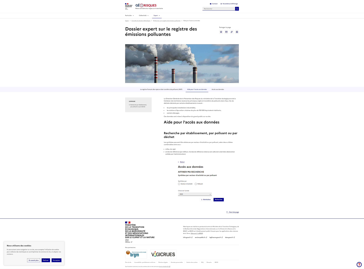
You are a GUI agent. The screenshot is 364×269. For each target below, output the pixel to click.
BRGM (216, 262)
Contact (215, 4)
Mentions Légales (163, 262)
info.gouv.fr (187, 237)
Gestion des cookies (191, 262)
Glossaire (209, 262)
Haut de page (234, 212)
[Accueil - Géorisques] (149, 5)
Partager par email (226, 32)
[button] (359, 264)
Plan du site (128, 262)
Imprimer (237, 32)
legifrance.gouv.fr (215, 237)
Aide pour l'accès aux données (197, 89)
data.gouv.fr (229, 237)
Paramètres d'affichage (230, 4)
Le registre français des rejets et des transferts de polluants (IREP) (161, 89)
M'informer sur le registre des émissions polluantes (166, 21)
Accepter (56, 260)
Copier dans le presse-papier (232, 32)
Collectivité (142, 16)
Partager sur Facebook (221, 32)
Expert (156, 16)
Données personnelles (177, 262)
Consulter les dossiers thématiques (141, 21)
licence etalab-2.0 (163, 266)
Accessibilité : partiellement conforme (144, 262)
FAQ (202, 262)
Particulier (128, 16)
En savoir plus (34, 260)
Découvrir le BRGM (197, 233)
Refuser (46, 260)
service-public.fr (200, 237)
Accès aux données (218, 89)
